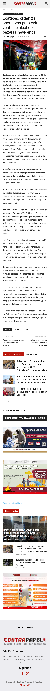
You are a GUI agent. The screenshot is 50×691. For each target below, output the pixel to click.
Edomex (25, 329)
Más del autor (31, 354)
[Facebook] (22, 673)
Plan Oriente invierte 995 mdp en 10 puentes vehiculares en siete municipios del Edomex (31, 379)
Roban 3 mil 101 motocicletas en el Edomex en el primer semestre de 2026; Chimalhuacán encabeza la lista (31, 548)
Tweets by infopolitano (12, 503)
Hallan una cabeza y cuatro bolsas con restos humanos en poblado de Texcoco (30, 562)
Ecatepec (12, 10)
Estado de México (16, 14)
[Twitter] (27, 673)
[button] (4, 3)
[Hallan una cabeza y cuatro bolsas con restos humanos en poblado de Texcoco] (8, 562)
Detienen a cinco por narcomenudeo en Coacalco (38, 343)
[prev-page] (4, 401)
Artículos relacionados (13, 354)
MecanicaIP (25, 685)
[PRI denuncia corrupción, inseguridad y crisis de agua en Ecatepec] (9, 391)
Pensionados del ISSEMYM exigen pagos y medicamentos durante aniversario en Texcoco (21, 532)
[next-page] (8, 401)
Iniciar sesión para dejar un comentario (25, 418)
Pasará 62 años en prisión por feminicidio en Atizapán (13, 343)
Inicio (4, 10)
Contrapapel (10, 37)
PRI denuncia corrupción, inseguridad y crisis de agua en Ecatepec (32, 392)
